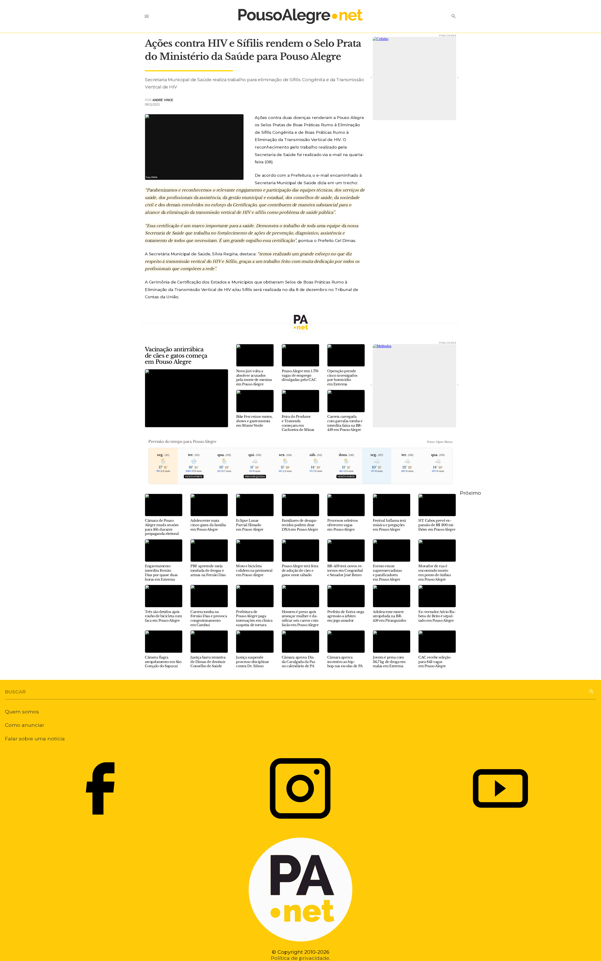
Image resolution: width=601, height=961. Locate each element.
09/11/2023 (152, 104)
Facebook (100, 788)
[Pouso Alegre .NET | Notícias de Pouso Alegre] (300, 16)
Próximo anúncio (451, 77)
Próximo (470, 493)
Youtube (500, 788)
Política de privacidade (300, 958)
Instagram (300, 788)
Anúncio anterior (377, 77)
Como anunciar (24, 725)
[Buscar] (591, 690)
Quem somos (22, 711)
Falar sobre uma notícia (35, 738)
